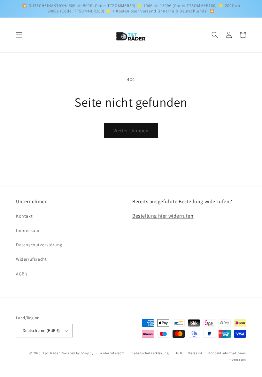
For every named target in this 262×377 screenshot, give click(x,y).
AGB (178, 353)
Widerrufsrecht (31, 259)
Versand (195, 353)
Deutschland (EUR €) (41, 330)
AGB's (22, 274)
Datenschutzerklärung (39, 245)
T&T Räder (51, 353)
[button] (19, 35)
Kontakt (24, 216)
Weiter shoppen (131, 130)
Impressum (27, 230)
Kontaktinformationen (227, 353)
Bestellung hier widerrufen (163, 215)
